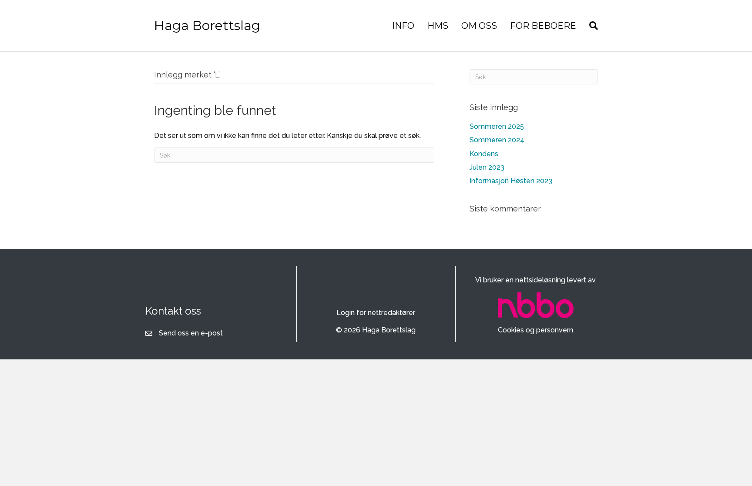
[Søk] (590, 26)
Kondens (484, 154)
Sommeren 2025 (497, 126)
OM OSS (479, 25)
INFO (403, 25)
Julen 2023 (487, 167)
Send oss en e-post (191, 333)
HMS (437, 25)
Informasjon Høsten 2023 (511, 181)
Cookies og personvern (535, 330)
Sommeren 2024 (497, 140)
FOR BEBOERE (543, 25)
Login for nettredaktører (375, 312)
